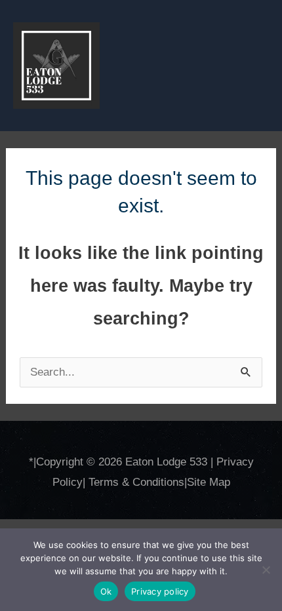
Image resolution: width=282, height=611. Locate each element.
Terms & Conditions (136, 482)
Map (219, 482)
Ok (106, 591)
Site (198, 482)
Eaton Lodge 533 (166, 462)
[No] (265, 569)
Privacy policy (160, 591)
